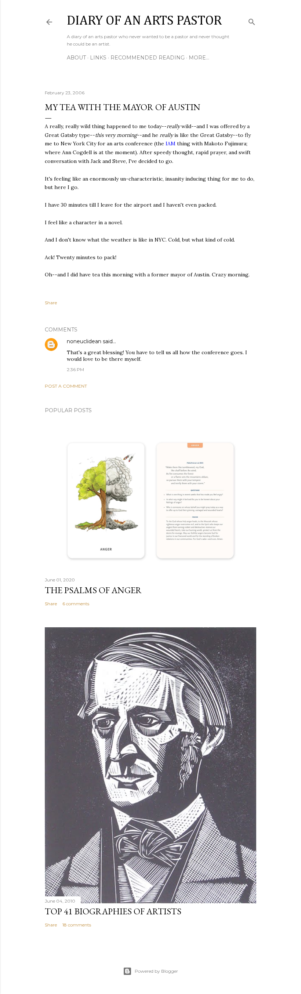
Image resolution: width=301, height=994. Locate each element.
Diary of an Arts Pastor (144, 21)
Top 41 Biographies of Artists (113, 911)
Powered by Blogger (156, 971)
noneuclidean (84, 341)
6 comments (75, 603)
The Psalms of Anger (93, 590)
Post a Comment (66, 386)
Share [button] (51, 302)
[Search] (251, 20)
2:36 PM (75, 369)
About (76, 57)
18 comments (76, 925)
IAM (170, 143)
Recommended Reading (147, 57)
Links (98, 57)
